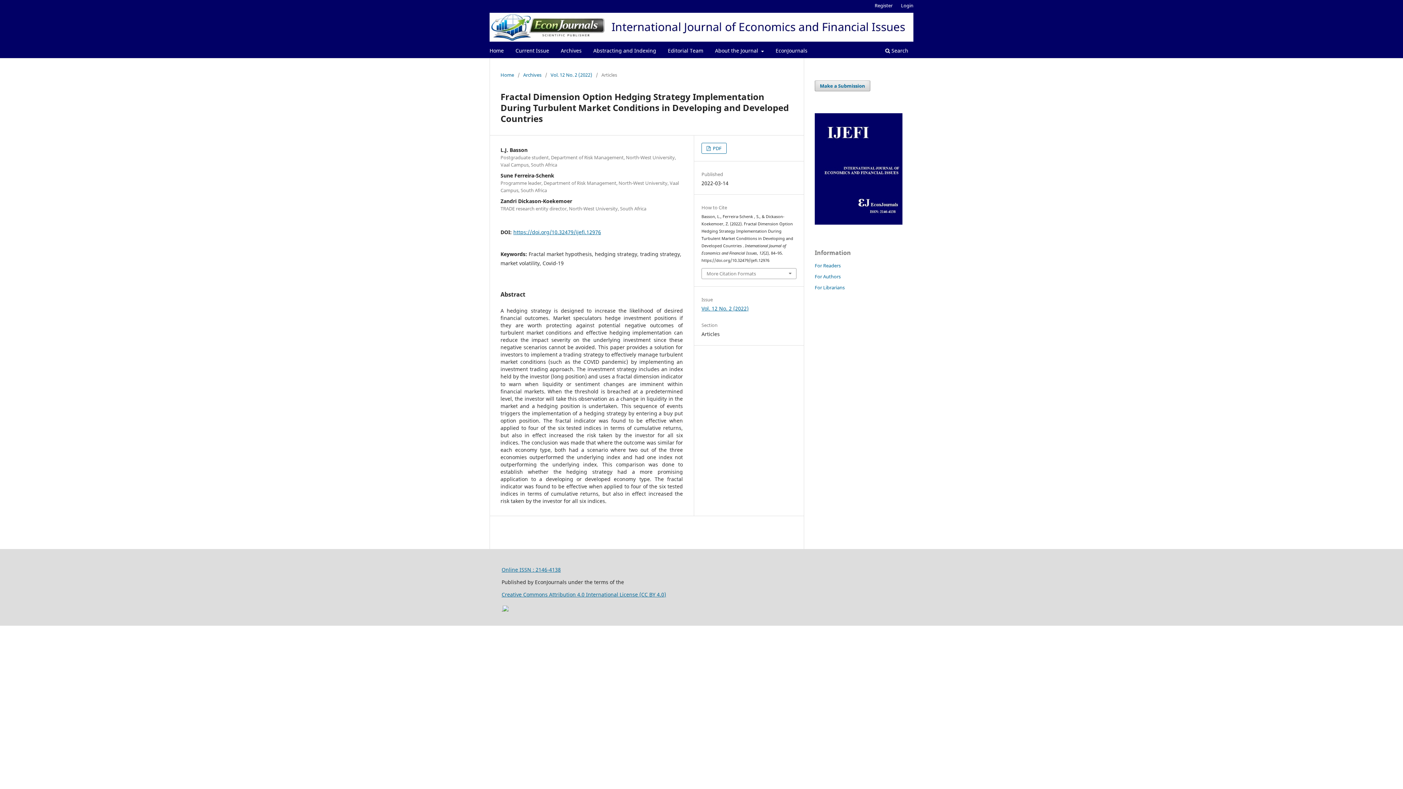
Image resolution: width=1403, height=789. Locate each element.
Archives (571, 50)
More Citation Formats (731, 273)
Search (899, 50)
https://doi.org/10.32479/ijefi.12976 (557, 232)
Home (497, 50)
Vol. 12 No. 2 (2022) (571, 75)
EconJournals (791, 50)
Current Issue (532, 50)
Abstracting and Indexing (624, 50)
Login (907, 5)
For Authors (828, 276)
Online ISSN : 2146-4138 (531, 569)
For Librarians (830, 287)
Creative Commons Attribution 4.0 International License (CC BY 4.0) (584, 594)
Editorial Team (685, 50)
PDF (717, 148)
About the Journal (737, 50)
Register (884, 5)
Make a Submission (842, 86)
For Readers (828, 265)
